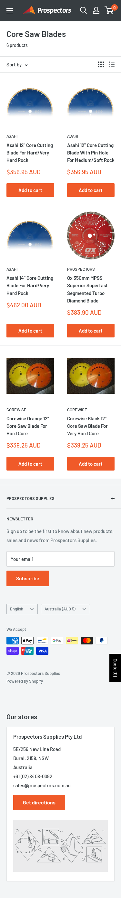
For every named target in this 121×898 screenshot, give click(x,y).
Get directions (39, 802)
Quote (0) (115, 668)
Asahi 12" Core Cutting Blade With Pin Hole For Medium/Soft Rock (91, 152)
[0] (109, 10)
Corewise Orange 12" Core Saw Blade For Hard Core (27, 426)
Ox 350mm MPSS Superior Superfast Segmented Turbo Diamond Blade (87, 289)
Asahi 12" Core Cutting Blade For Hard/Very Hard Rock (29, 152)
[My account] (96, 10)
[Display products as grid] (101, 64)
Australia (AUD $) (60, 608)
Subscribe (27, 578)
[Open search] (83, 10)
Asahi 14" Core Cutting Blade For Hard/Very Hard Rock (29, 285)
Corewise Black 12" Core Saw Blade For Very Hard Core (87, 426)
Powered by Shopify (24, 681)
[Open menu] (9, 10)
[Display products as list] (112, 64)
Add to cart (30, 190)
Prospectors (81, 269)
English (16, 608)
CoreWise (16, 409)
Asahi (11, 136)
